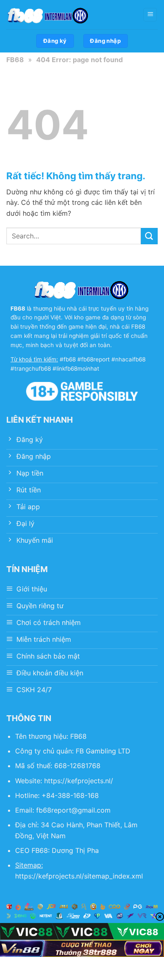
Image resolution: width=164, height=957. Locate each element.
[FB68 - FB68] (48, 14)
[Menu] (150, 15)
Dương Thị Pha (75, 850)
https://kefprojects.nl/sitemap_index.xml (79, 876)
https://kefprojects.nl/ (78, 781)
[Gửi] (149, 236)
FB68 (15, 59)
